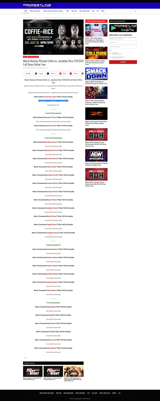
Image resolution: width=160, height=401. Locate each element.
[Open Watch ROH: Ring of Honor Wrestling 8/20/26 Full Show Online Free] (96, 134)
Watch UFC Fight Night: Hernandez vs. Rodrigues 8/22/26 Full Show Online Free (94, 41)
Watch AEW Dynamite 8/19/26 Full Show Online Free (96, 164)
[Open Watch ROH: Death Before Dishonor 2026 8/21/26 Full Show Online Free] (96, 92)
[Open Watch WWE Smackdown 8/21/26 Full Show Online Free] (96, 74)
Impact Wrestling (104, 393)
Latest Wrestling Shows (95, 21)
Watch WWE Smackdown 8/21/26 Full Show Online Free (96, 82)
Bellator (94, 393)
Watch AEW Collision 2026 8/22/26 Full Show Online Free (95, 62)
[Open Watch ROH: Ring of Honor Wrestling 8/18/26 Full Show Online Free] (96, 174)
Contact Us (25, 1)
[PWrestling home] (37, 5)
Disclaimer (31, 1)
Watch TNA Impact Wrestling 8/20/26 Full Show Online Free (96, 123)
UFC (98, 11)
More (103, 11)
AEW (93, 11)
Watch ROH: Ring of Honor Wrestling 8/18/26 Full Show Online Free (95, 184)
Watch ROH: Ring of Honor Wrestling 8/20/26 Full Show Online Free (95, 144)
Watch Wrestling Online (32, 17)
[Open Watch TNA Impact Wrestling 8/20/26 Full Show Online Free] (96, 113)
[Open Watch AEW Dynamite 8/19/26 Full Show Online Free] (96, 155)
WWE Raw (74, 11)
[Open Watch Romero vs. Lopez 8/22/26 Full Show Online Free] (53, 371)
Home (25, 11)
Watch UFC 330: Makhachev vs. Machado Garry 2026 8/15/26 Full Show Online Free (73, 379)
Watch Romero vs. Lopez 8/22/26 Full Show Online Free (52, 378)
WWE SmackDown (84, 11)
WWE (67, 11)
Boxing (25, 57)
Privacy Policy (37, 1)
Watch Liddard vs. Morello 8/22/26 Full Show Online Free (32, 378)
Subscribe (123, 62)
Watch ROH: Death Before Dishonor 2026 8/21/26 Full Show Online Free (95, 102)
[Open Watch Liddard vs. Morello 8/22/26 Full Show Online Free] (32, 371)
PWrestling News (77, 398)
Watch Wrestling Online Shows (53, 11)
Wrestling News (35, 11)
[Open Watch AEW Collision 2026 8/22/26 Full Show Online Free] (96, 53)
